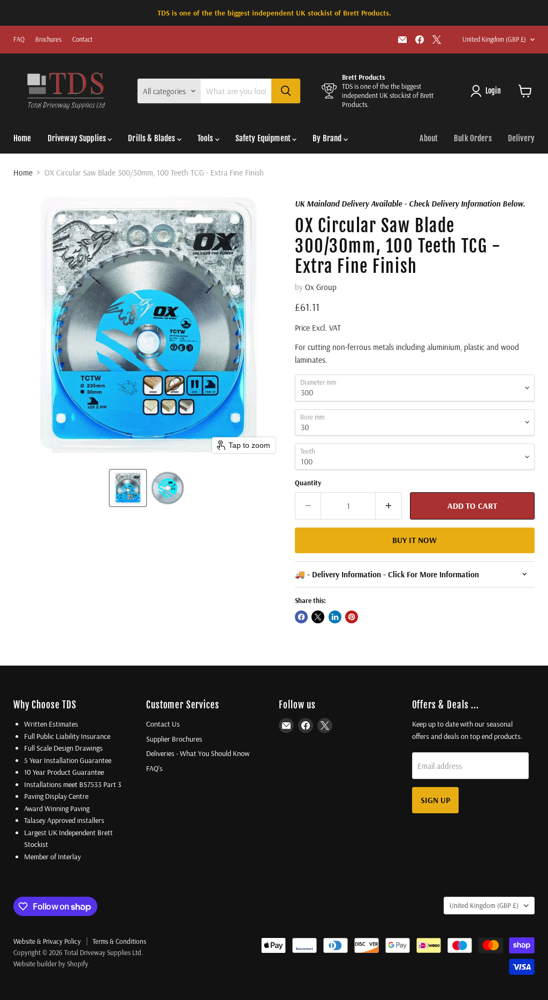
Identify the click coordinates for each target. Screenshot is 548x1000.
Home (22, 138)
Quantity (308, 483)
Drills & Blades (152, 138)
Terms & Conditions (119, 941)
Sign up (435, 800)
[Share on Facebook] (301, 616)
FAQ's (154, 768)
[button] (128, 488)
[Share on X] (317, 616)
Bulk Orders (473, 138)
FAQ (19, 39)
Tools (206, 138)
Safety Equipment (264, 138)
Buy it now (414, 540)
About (429, 138)
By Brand (328, 138)
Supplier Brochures (174, 739)
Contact (82, 39)
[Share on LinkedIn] (335, 616)
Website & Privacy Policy (47, 941)
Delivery (521, 138)
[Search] (285, 91)
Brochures (48, 39)
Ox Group (321, 287)
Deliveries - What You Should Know (197, 753)
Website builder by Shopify (50, 963)
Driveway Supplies (78, 138)
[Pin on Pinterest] (351, 616)
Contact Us (163, 724)
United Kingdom (494, 39)
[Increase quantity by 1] (389, 505)
